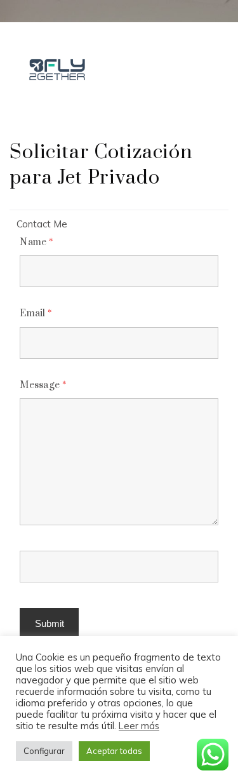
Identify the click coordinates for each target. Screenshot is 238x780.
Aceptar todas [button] (114, 751)
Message (43, 385)
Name (36, 242)
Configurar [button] (44, 751)
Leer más (139, 726)
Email (35, 313)
